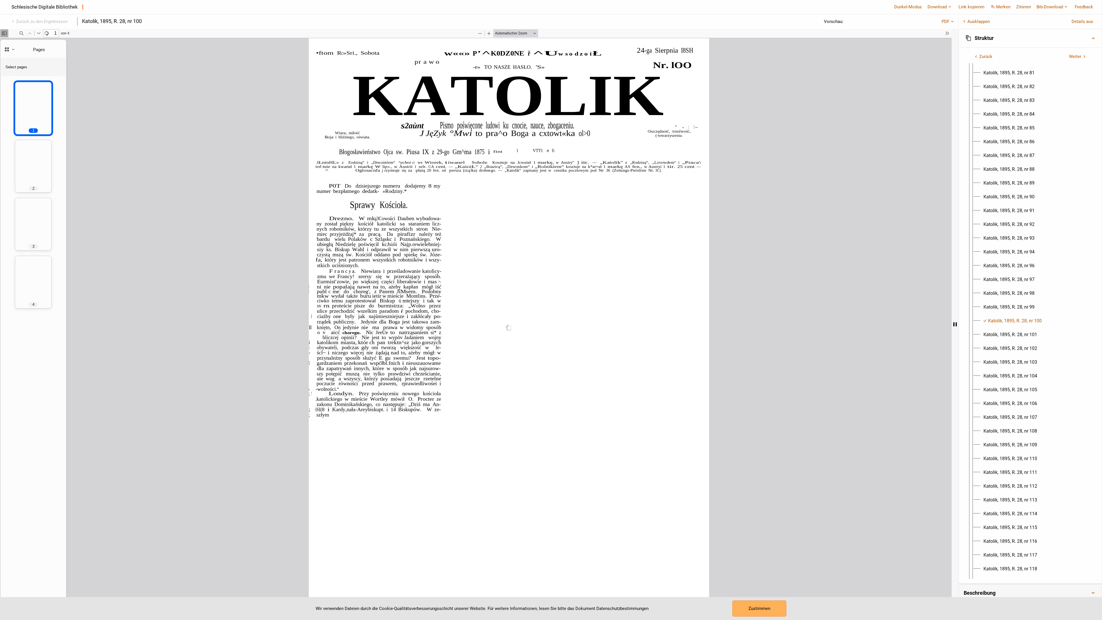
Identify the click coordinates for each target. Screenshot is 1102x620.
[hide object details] (955, 324)
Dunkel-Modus (908, 6)
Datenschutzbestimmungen (622, 608)
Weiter (1075, 56)
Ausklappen (978, 21)
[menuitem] (1009, 73)
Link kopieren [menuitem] (971, 6)
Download (937, 6)
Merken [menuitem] (1003, 6)
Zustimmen (759, 608)
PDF (945, 21)
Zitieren (1023, 6)
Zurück (985, 56)
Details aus (1082, 21)
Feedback (1084, 6)
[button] (1030, 38)
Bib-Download (1050, 6)
